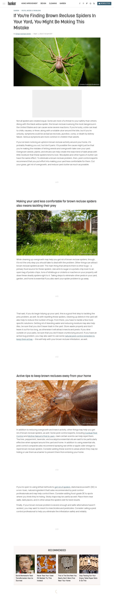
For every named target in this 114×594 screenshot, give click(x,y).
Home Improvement (29, 3)
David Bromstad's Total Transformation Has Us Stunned (24, 578)
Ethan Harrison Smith (23, 34)
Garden (63, 3)
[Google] (90, 3)
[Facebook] (79, 3)
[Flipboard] (87, 3)
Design (43, 3)
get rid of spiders (62, 487)
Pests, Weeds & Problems (31, 11)
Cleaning (53, 3)
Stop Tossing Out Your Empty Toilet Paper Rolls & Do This (88, 578)
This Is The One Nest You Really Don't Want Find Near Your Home (67, 578)
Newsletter (105, 3)
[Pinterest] (83, 3)
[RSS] (94, 3)
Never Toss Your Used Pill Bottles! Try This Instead (45, 578)
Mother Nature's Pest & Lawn (41, 436)
